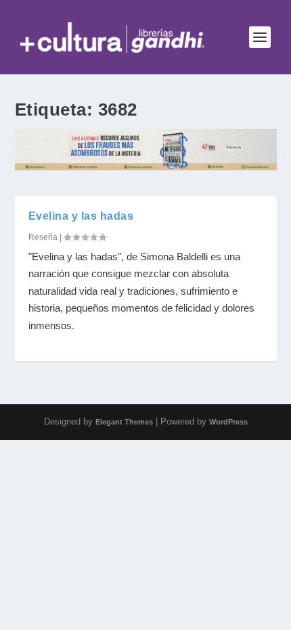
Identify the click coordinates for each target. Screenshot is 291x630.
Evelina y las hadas (81, 216)
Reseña (43, 237)
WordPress (228, 422)
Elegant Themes (124, 422)
